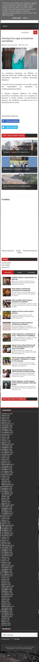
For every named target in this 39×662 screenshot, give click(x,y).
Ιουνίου (3, 417)
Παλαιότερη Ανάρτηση (30, 250)
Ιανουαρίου (5, 425)
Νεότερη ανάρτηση (8, 250)
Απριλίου (4, 420)
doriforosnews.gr (27, 648)
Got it (25, 18)
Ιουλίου (3, 415)
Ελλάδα (22, 45)
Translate (17, 639)
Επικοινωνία (5, 267)
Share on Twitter (11, 127)
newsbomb (14, 116)
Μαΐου (3, 418)
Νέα (27, 45)
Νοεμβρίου (4, 429)
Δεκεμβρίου (5, 427)
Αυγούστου (5, 413)
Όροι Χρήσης (6, 265)
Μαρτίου (4, 422)
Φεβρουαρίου (5, 424)
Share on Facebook (12, 121)
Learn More (16, 18)
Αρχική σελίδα (6, 263)
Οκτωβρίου (5, 430)
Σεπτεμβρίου (5, 432)
